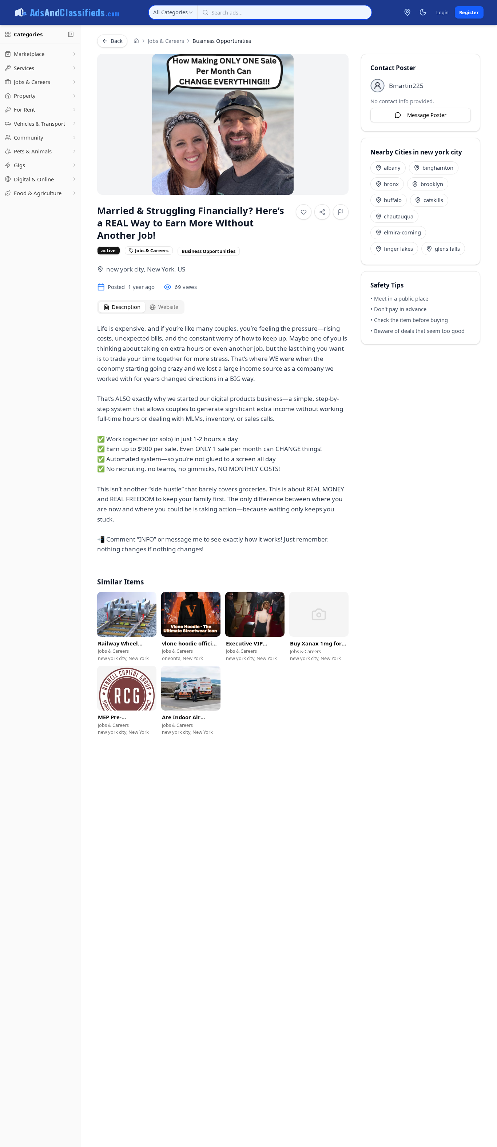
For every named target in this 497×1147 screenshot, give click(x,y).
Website (168, 306)
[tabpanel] (223, 440)
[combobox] (173, 12)
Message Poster (426, 114)
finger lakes (398, 248)
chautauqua (398, 216)
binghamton (437, 167)
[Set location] (407, 12)
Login (442, 12)
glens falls (447, 248)
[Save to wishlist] (303, 212)
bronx (391, 184)
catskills (433, 200)
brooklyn (432, 184)
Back (117, 40)
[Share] (322, 212)
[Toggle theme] (423, 12)
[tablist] (140, 307)
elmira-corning (402, 232)
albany (392, 167)
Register (469, 12)
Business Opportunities (221, 40)
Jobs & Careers (166, 40)
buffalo (393, 200)
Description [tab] (126, 306)
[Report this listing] (341, 212)
